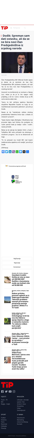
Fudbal (3, 418)
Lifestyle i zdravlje (23, 400)
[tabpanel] (17, 321)
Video (19, 408)
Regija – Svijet (5, 404)
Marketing (20, 420)
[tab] (17, 258)
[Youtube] (10, 391)
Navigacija (15, 28)
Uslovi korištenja (22, 422)
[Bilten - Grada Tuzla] (17, 177)
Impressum (21, 418)
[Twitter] (6, 391)
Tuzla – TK (4, 400)
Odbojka (4, 426)
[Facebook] (2, 391)
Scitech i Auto (21, 404)
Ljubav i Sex (21, 402)
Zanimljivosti (21, 410)
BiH (2, 402)
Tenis (2, 422)
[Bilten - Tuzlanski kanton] (17, 181)
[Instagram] (14, 391)
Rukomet (4, 424)
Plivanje (3, 428)
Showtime (20, 406)
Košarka (3, 420)
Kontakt (19, 424)
